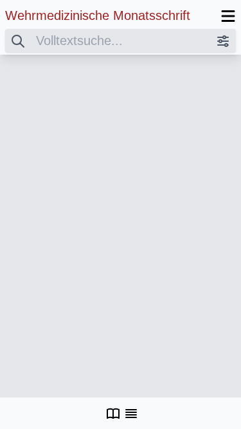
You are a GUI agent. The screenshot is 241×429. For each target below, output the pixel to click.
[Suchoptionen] (223, 41)
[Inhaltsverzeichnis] (131, 413)
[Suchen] (18, 41)
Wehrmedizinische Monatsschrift (97, 15)
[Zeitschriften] (113, 413)
